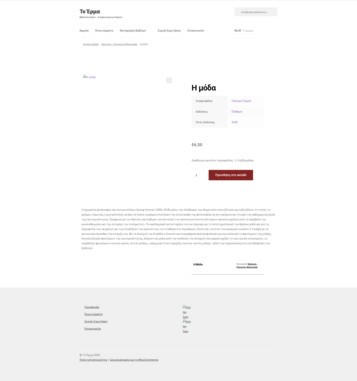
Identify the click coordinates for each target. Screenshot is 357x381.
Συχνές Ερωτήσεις (169, 30)
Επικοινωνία (195, 30)
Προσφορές (91, 307)
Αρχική (84, 30)
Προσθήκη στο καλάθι (230, 175)
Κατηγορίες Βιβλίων (133, 30)
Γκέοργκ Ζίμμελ (241, 101)
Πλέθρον (237, 111)
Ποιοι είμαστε (104, 30)
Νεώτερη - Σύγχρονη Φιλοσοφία (119, 44)
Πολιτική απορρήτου (93, 360)
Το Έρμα (90, 11)
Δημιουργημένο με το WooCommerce (134, 360)
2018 (234, 122)
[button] (169, 80)
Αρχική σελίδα (91, 44)
